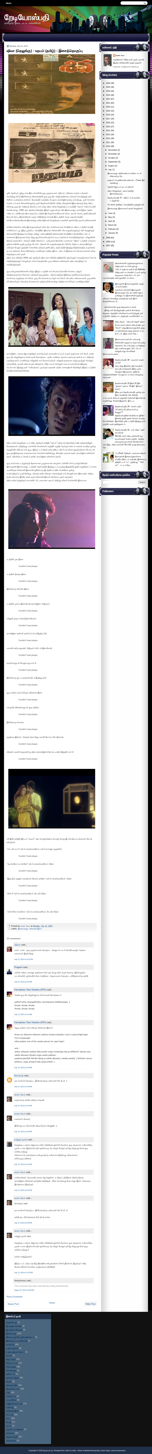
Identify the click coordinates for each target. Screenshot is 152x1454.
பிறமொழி (10, 1407)
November (112, 154)
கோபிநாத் (18, 1075)
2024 (108, 91)
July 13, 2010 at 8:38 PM (23, 1223)
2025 (108, 87)
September (113, 162)
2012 (108, 138)
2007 (108, 245)
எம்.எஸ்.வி (10, 1344)
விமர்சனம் (10, 1433)
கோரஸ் (9, 1355)
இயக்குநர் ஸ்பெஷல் (14, 1326)
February (112, 229)
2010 (108, 146)
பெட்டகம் (10, 1415)
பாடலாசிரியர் (11, 1400)
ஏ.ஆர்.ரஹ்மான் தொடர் (15, 1352)
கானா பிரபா (25, 926)
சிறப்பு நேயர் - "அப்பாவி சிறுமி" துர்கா (130, 322)
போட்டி (9, 1426)
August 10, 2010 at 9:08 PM (24, 1290)
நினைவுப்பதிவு (12, 1385)
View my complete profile (126, 67)
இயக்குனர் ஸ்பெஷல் (14, 1330)
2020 (108, 107)
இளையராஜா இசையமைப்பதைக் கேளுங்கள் (125, 208)
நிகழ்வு (9, 1381)
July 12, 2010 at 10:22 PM (23, 959)
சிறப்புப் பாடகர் (12, 1363)
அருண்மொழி (11, 1322)
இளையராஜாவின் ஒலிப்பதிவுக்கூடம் (20, 1337)
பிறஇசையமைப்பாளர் (14, 1403)
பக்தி (8, 1392)
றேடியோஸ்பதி (27, 17)
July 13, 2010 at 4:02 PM (23, 1131)
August (111, 166)
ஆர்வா (17, 944)
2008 (108, 242)
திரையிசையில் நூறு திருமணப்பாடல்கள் (120, 307)
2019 (108, 111)
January (111, 233)
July (110, 170)
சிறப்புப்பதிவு (11, 1367)
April (110, 221)
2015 (108, 126)
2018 (108, 115)
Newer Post (13, 1304)
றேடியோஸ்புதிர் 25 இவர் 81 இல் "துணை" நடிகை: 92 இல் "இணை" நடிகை (128, 386)
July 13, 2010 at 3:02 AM (23, 982)
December (112, 150)
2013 (108, 134)
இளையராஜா (23, 929)
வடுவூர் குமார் (20, 1139)
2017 (108, 119)
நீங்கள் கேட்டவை (13, 1389)
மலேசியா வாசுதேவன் (14, 1429)
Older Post (90, 1304)
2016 (108, 122)
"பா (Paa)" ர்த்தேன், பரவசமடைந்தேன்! (130, 453)
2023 (108, 95)
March (111, 225)
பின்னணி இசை (35, 929)
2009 (108, 238)
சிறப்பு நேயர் (11, 1359)
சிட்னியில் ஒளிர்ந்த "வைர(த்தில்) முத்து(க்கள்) (126, 205)
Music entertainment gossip (89, 1451)
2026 (108, 83)
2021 (108, 103)
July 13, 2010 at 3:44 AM (23, 1086)
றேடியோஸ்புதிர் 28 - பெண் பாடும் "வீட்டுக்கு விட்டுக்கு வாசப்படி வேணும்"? (128, 409)
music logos (105, 1451)
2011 (108, 142)
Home (8, 3)
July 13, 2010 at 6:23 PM (23, 1190)
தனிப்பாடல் (10, 1374)
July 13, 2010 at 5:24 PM (23, 1164)
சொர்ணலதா (11, 1370)
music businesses (118, 1451)
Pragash (18, 967)
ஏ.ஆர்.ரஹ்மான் (12, 1348)
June (110, 213)
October (111, 158)
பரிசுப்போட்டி (11, 1396)
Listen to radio (70, 1451)
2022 (108, 99)
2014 (108, 130)
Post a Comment (14, 1296)
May (110, 217)
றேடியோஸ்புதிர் (12, 1437)
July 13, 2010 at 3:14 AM (23, 1014)
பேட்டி (8, 1418)
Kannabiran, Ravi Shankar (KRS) (30, 989)
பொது (8, 1422)
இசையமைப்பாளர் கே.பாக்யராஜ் (127, 339)
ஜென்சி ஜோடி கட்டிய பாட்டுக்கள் (121, 187)
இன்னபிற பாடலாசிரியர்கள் (16, 1341)
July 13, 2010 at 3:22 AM (23, 1067)
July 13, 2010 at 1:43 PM (23, 1106)
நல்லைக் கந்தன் (12, 1378)
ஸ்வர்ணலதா (11, 1440)
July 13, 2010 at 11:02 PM (23, 1272)
